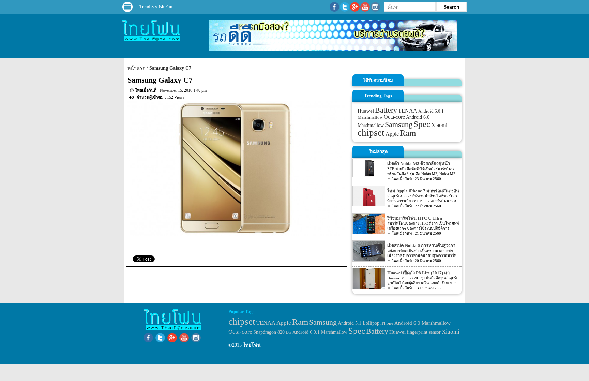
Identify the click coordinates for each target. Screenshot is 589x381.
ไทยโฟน (252, 345)
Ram (408, 132)
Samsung (398, 124)
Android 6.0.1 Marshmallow (319, 332)
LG (288, 332)
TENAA (407, 110)
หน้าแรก (136, 68)
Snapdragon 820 (269, 332)
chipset (371, 133)
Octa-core (394, 117)
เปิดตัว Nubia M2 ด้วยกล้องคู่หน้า (418, 163)
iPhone (386, 323)
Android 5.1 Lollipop (358, 323)
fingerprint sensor (424, 332)
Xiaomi (439, 125)
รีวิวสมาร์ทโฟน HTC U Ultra (414, 218)
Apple (392, 134)
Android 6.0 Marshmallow (422, 323)
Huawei (366, 111)
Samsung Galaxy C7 (170, 68)
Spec (421, 124)
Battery (386, 110)
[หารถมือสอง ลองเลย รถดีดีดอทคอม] (333, 49)
